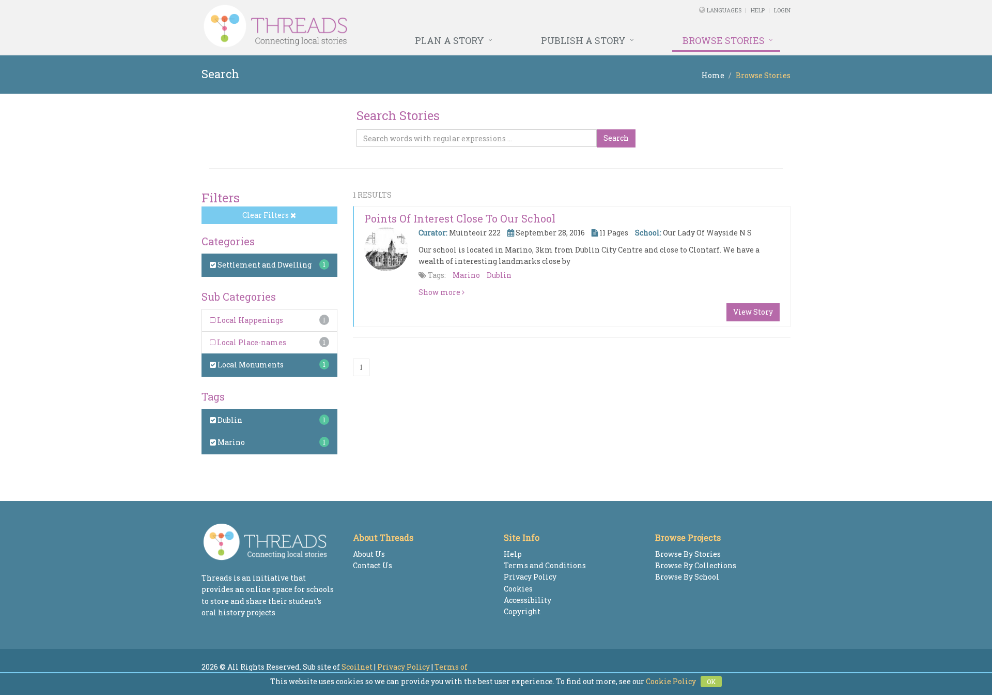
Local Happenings (249, 320)
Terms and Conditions (545, 565)
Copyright (522, 611)
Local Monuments (250, 364)
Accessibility (527, 600)
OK (711, 681)
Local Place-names (250, 342)
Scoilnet (357, 667)
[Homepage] (384, 26)
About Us (369, 554)
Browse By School (687, 577)
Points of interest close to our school (459, 218)
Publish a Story (583, 40)
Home (713, 75)
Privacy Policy (530, 577)
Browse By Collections (695, 565)
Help (758, 10)
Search (616, 138)
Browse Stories (724, 40)
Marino (230, 442)
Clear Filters (266, 215)
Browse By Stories (688, 554)
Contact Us (372, 565)
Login (782, 10)
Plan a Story (449, 40)
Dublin (229, 420)
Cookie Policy (671, 681)
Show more (440, 292)
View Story (753, 312)
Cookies (518, 589)
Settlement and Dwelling (264, 265)
